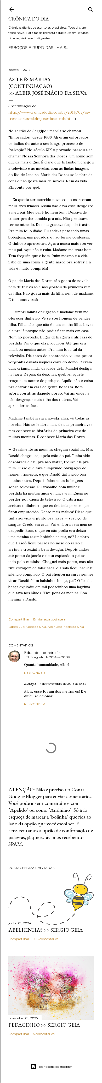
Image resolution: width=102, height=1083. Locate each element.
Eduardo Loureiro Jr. (42, 652)
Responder (34, 673)
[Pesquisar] (90, 8)
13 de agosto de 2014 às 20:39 (48, 657)
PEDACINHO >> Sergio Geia (44, 1024)
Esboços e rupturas (30, 47)
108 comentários (45, 939)
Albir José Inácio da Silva (66, 627)
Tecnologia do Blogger (55, 1067)
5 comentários (43, 1034)
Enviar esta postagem (49, 619)
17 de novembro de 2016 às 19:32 (62, 684)
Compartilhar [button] (18, 619)
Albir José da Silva (32, 627)
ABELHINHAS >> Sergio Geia (45, 929)
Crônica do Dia (28, 19)
